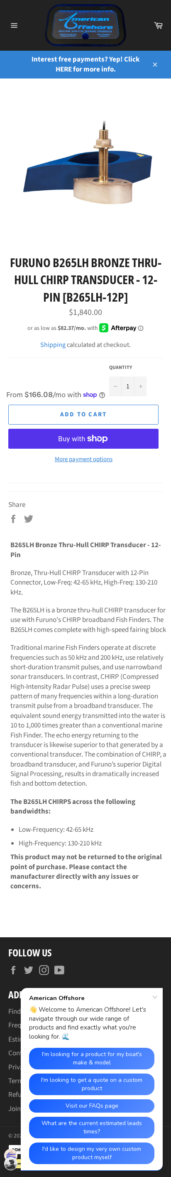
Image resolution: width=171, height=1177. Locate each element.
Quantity (120, 367)
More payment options (83, 459)
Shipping (53, 344)
